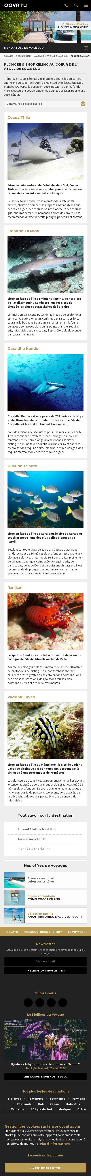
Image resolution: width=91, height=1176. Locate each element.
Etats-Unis (72, 1104)
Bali (41, 1104)
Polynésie (78, 1098)
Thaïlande (24, 1104)
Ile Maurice (35, 1098)
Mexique (65, 1109)
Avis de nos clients (31, 839)
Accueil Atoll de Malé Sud (36, 829)
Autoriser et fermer (45, 1168)
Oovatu (8, 56)
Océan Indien (23, 56)
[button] (45, 103)
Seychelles (57, 1098)
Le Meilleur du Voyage (45, 1015)
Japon (54, 1104)
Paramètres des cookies (46, 1155)
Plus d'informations (55, 1144)
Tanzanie (17, 1109)
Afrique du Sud (41, 1109)
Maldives (39, 56)
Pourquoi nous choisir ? (43, 932)
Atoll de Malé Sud (75, 24)
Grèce (81, 1109)
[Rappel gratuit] (66, 5)
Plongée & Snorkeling (33, 848)
